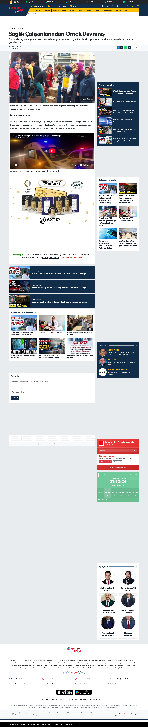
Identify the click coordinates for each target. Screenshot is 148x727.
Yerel (126, 10)
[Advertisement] (52, 239)
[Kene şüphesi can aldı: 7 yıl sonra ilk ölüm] (80, 323)
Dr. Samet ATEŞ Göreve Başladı (50, 332)
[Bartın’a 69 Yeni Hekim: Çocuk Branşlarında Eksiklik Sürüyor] (24, 323)
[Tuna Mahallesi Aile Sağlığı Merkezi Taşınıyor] (80, 346)
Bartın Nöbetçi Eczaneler (19, 679)
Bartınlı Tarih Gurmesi (117, 369)
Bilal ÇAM (112, 360)
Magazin (83, 713)
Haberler (12, 29)
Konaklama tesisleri (18, 715)
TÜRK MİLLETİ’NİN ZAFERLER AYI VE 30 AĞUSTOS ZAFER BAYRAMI (122, 354)
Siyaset (56, 10)
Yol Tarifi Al (118, 461)
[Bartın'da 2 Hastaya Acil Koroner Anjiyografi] (24, 346)
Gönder (15, 398)
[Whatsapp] (83, 672)
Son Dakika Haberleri (84, 684)
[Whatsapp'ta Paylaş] (125, 47)
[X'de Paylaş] (121, 47)
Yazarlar (64, 6)
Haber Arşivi (114, 684)
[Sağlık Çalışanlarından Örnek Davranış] (52, 77)
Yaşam (71, 10)
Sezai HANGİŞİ (113, 350)
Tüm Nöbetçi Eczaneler (119, 467)
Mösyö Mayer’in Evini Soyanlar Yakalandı (119, 373)
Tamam (137, 724)
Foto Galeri (40, 6)
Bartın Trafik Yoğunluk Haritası (120, 679)
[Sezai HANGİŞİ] (103, 352)
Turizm (118, 10)
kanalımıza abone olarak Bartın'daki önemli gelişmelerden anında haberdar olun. (57, 255)
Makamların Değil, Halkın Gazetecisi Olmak (121, 364)
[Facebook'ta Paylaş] (118, 47)
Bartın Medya (33, 715)
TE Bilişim (127, 714)
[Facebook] (65, 672)
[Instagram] (72, 672)
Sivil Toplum (108, 10)
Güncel (47, 10)
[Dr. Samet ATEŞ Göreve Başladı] (52, 323)
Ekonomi (89, 10)
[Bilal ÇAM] (103, 362)
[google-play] (83, 692)
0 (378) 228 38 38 (106, 461)
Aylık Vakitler (104, 499)
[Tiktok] (79, 672)
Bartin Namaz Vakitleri (85, 679)
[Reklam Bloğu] (52, 201)
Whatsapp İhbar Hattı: (40, 258)
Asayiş (38, 10)
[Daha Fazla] (129, 47)
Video (53, 6)
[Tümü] (136, 345)
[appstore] (65, 692)
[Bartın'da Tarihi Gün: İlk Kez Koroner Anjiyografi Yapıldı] (52, 346)
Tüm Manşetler (49, 684)
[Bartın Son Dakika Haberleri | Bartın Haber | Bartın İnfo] (16, 10)
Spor (64, 10)
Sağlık (98, 10)
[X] (68, 672)
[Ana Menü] (137, 6)
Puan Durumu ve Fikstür (18, 684)
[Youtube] (76, 672)
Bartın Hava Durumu (51, 679)
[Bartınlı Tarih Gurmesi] (103, 372)
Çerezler (78, 724)
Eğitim (80, 10)
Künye (75, 6)
